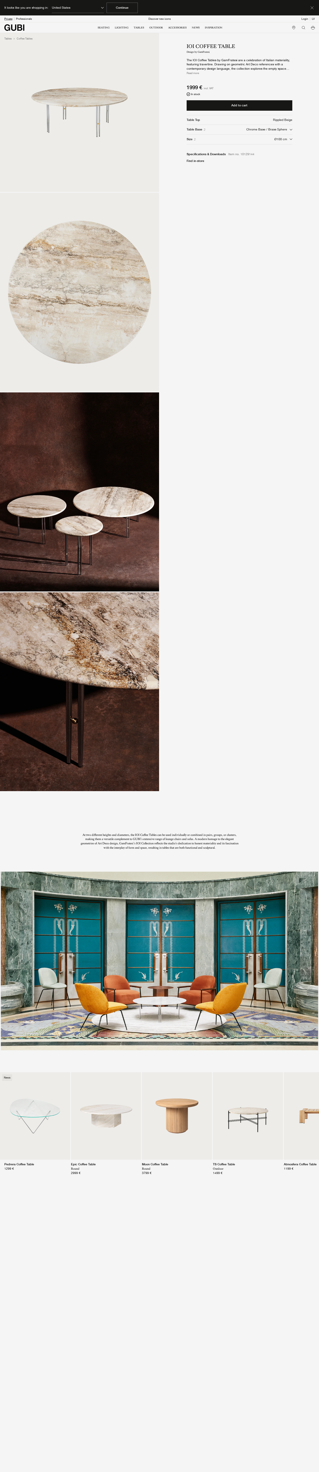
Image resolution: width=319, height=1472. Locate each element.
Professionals (24, 18)
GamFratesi (204, 51)
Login (304, 18)
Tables (8, 38)
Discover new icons (159, 18)
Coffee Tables (25, 38)
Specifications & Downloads (206, 154)
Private (8, 18)
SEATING (104, 27)
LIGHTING (121, 27)
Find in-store (195, 161)
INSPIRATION (213, 27)
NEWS (196, 27)
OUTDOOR (156, 27)
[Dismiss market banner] (312, 7)
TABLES (139, 27)
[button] (313, 27)
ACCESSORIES (177, 27)
